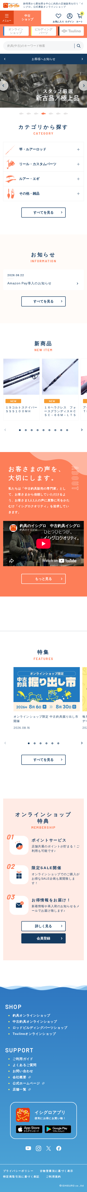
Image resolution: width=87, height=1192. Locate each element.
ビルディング (43, 31)
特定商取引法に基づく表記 (21, 1176)
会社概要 (19, 1077)
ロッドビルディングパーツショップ (40, 1027)
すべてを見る (43, 212)
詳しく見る (43, 926)
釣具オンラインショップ (31, 1015)
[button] (4, 59)
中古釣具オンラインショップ (35, 1021)
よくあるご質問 (25, 1065)
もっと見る (43, 579)
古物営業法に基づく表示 (56, 1170)
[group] (43, 86)
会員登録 (43, 938)
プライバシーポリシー (18, 1170)
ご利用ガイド (23, 1059)
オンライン (15, 31)
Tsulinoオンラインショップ (34, 1033)
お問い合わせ (23, 1071)
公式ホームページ (26, 1083)
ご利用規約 (53, 1176)
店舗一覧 (19, 1089)
